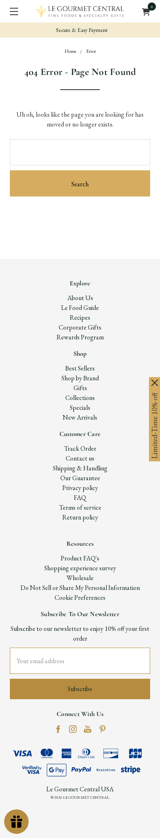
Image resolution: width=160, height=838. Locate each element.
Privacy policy (80, 487)
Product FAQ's (80, 558)
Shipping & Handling (80, 468)
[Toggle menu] (11, 11)
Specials (80, 407)
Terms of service (80, 507)
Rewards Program (80, 337)
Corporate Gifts (80, 327)
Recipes (80, 317)
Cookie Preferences (80, 597)
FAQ (80, 497)
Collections (80, 397)
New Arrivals (80, 417)
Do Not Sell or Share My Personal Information (80, 587)
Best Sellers (80, 368)
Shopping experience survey (80, 568)
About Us (80, 298)
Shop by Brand (80, 378)
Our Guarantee (80, 478)
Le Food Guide (80, 307)
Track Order (80, 448)
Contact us (80, 458)
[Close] (154, 382)
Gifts (80, 388)
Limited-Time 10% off (154, 426)
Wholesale (80, 578)
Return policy (80, 517)
